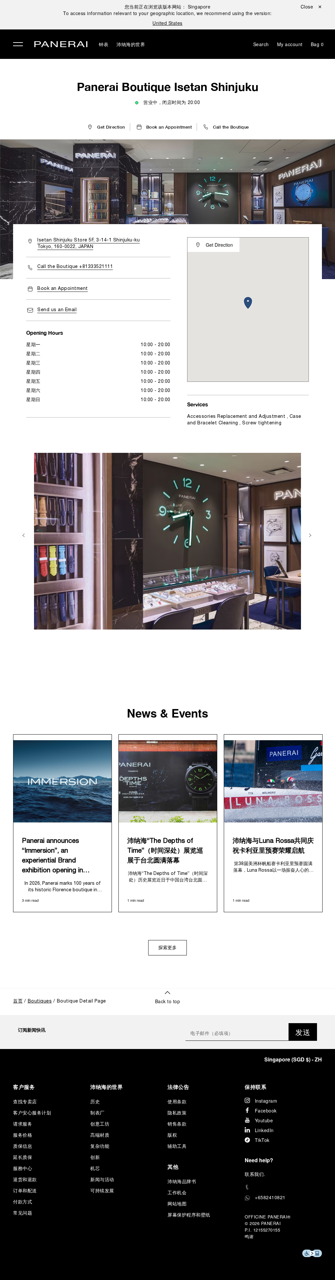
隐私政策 (177, 1112)
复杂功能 (99, 1146)
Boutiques (40, 1001)
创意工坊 (99, 1123)
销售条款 (177, 1123)
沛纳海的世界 (130, 44)
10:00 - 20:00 (155, 345)
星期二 (33, 354)
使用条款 (177, 1101)
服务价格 (22, 1134)
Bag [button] (317, 44)
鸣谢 (249, 1236)
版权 (172, 1134)
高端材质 (99, 1134)
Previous (24, 535)
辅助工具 (177, 1146)
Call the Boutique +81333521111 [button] (75, 267)
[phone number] (283, 1187)
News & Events (167, 713)
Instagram (266, 1100)
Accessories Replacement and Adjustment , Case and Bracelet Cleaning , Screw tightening (244, 420)
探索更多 (167, 948)
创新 (95, 1157)
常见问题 (22, 1212)
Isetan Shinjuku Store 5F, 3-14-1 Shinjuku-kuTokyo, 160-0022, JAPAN (88, 243)
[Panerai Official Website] (60, 45)
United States (167, 23)
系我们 (257, 1174)
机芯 (95, 1168)
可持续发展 (102, 1190)
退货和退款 (25, 1179)
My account (290, 44)
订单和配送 (25, 1190)
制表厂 (97, 1112)
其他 (173, 1166)
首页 (18, 1001)
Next (311, 535)
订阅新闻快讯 (31, 1029)
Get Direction (219, 244)
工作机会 (177, 1192)
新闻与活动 (102, 1179)
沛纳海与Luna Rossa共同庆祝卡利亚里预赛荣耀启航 (273, 846)
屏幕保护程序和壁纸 (189, 1214)
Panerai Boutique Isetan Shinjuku (167, 87)
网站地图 (177, 1203)
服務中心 (22, 1168)
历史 (95, 1101)
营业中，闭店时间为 (171, 103)
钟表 (103, 44)
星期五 (33, 382)
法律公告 (178, 1087)
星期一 (33, 345)
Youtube (264, 1120)
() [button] (293, 1059)
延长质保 (22, 1157)
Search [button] (261, 44)
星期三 (33, 363)
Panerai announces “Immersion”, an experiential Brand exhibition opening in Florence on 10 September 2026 (62, 857)
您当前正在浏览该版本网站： (168, 6)
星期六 (33, 391)
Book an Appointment (62, 289)
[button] (225, 127)
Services (197, 404)
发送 (302, 1032)
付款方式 (22, 1201)
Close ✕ (311, 6)
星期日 (33, 400)
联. (255, 1174)
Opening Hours (44, 332)
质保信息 (22, 1146)
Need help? (259, 1160)
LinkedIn (264, 1130)
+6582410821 (270, 1197)
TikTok (262, 1140)
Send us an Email (57, 310)
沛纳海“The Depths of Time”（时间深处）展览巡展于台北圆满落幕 (165, 851)
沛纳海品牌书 (182, 1181)
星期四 (33, 372)
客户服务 (24, 1087)
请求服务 (22, 1123)
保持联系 (255, 1087)
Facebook (266, 1110)
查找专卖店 (25, 1101)
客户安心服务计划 (32, 1112)
